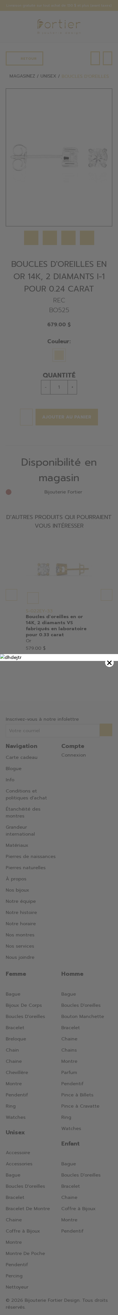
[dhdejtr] (59, 657)
